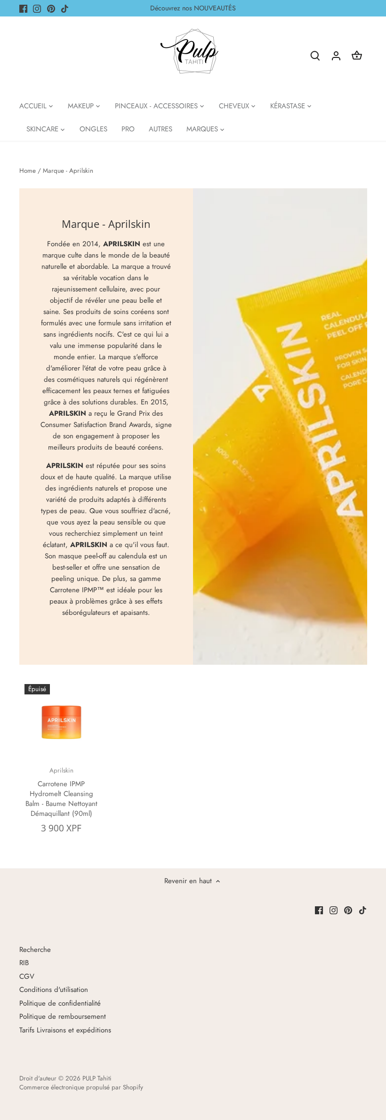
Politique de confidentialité (60, 1003)
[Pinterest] (51, 8)
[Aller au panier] (356, 55)
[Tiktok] (65, 8)
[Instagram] (37, 8)
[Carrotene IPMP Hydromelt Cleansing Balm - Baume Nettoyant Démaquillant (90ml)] (61, 721)
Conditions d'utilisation (53, 989)
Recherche (35, 949)
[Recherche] (315, 55)
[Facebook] (23, 8)
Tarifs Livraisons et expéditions (65, 1030)
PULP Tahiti (97, 1078)
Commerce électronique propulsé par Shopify (81, 1087)
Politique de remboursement (62, 1016)
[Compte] (336, 55)
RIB (24, 963)
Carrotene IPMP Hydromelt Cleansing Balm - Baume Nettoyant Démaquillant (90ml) (61, 792)
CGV (26, 976)
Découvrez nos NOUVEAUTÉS (193, 8)
